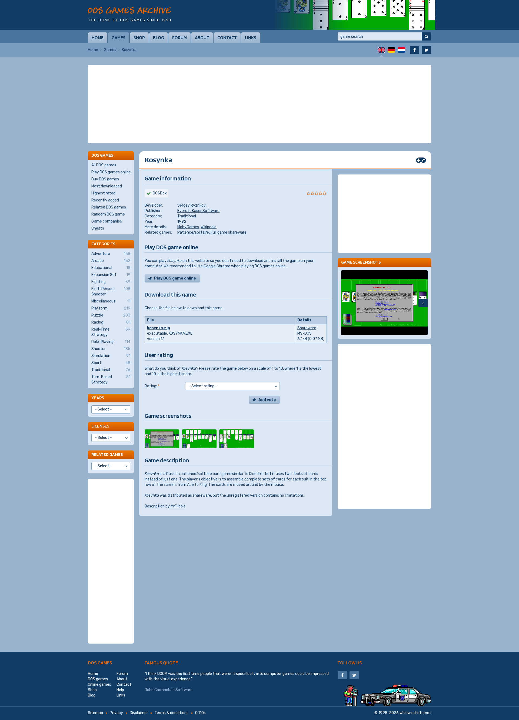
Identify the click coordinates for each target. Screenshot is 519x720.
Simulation (110, 356)
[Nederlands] (401, 50)
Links (250, 37)
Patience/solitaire (193, 232)
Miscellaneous (110, 301)
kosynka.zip (158, 328)
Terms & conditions (171, 713)
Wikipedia (209, 227)
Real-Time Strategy (110, 332)
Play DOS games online (111, 172)
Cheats (97, 228)
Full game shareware (229, 232)
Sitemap (95, 713)
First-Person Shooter (110, 292)
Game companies (106, 221)
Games (118, 37)
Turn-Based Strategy (110, 380)
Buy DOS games (105, 179)
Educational (110, 267)
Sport (110, 363)
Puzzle (110, 315)
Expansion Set (110, 274)
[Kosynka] (162, 438)
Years (97, 397)
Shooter (110, 348)
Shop (139, 37)
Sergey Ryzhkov (191, 205)
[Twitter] (426, 50)
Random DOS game (108, 214)
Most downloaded (106, 186)
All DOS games (103, 165)
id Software (182, 690)
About (202, 37)
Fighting (110, 282)
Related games (107, 454)
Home (98, 37)
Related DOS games (108, 207)
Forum (179, 37)
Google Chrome (217, 266)
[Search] (426, 36)
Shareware (306, 328)
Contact (227, 37)
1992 (181, 221)
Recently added (105, 200)
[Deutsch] (391, 50)
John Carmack (157, 690)
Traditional (186, 216)
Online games (99, 684)
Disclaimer (139, 713)
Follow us (350, 662)
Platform (110, 308)
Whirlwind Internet (415, 713)
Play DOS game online (175, 278)
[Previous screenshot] (346, 303)
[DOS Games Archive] (129, 14)
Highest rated (103, 193)
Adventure (110, 253)
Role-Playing (110, 341)
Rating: (152, 386)
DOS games (100, 662)
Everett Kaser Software (198, 210)
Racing (110, 322)
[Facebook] (414, 50)
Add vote (267, 400)
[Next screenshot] (423, 303)
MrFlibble (178, 506)
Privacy (116, 713)
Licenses (100, 426)
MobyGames (188, 227)
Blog (158, 37)
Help (120, 690)
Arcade (110, 260)
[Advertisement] (259, 104)
